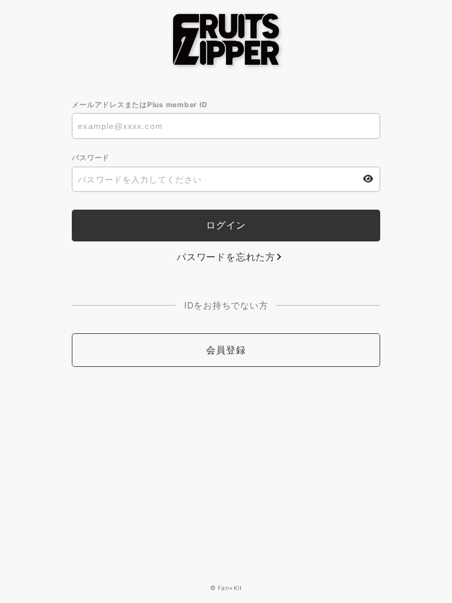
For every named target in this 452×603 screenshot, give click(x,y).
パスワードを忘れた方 (226, 257)
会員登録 (225, 350)
